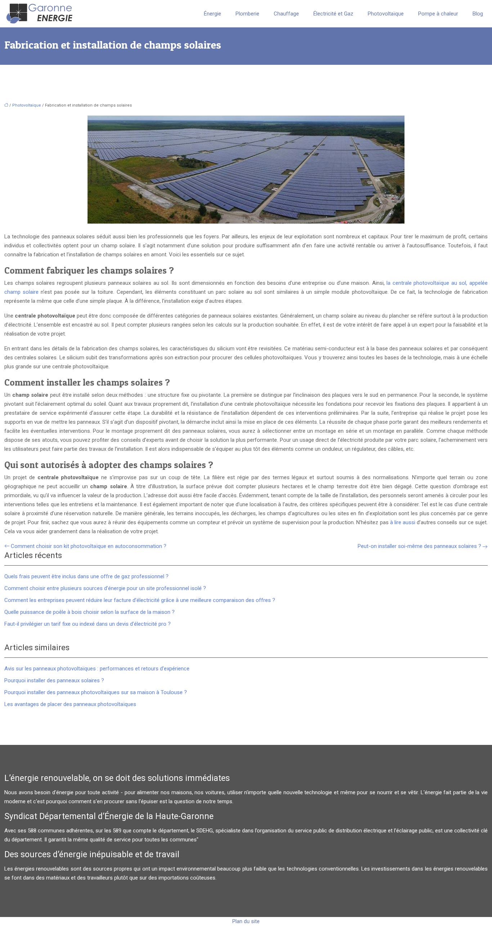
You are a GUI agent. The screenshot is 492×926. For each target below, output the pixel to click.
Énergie (212, 13)
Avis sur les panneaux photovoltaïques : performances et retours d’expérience (96, 668)
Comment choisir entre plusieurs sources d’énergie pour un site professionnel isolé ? (105, 588)
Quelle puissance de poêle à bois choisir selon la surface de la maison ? (89, 612)
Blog (478, 13)
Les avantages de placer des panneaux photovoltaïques (70, 704)
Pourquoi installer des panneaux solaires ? (54, 680)
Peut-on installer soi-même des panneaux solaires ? (419, 546)
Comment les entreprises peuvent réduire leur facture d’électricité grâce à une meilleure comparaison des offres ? (139, 600)
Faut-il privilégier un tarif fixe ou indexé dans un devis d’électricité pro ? (87, 624)
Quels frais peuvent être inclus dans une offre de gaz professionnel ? (86, 576)
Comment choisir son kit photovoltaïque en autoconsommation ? (88, 546)
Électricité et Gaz (333, 13)
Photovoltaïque (386, 13)
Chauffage (286, 13)
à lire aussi (402, 522)
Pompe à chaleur (438, 13)
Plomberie (247, 13)
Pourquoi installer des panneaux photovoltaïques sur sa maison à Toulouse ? (95, 692)
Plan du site (246, 921)
